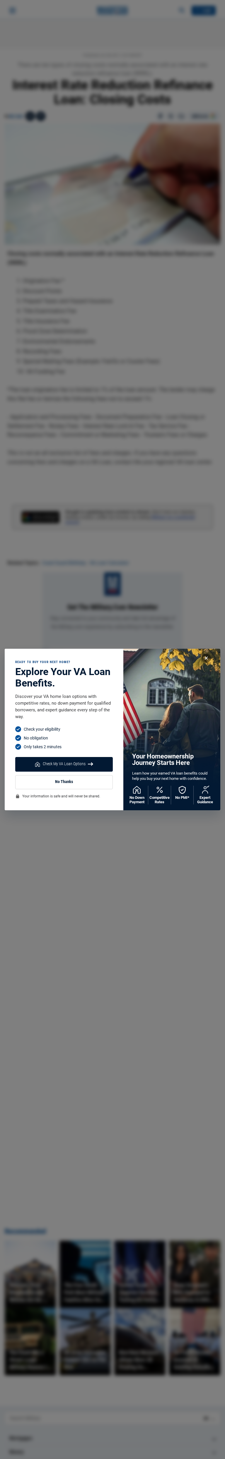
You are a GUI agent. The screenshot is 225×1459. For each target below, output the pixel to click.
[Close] (206, 658)
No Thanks (64, 781)
